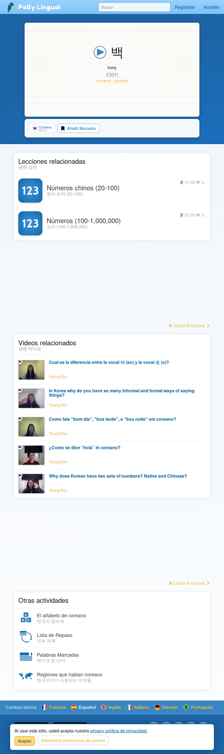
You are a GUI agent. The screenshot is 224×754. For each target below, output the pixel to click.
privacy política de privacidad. (119, 730)
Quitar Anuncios (189, 325)
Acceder (212, 7)
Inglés (114, 707)
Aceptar (24, 741)
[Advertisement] (112, 283)
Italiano (141, 707)
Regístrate (185, 7)
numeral (103, 80)
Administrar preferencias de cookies (73, 740)
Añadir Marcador (81, 128)
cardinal (121, 80)
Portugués (201, 707)
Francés (57, 707)
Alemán (169, 707)
